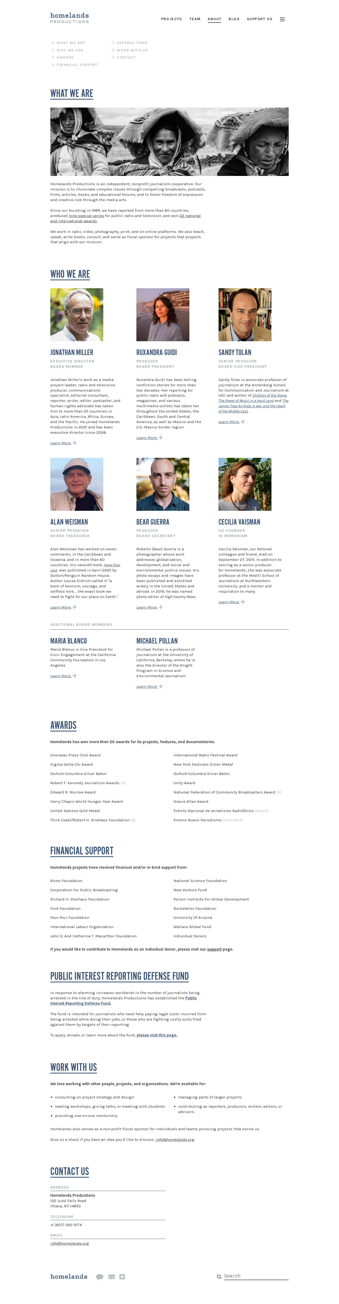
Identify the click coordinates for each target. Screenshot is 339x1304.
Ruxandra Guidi (156, 353)
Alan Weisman (69, 522)
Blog (234, 19)
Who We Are (69, 50)
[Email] (111, 1277)
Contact (125, 57)
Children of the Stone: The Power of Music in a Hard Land (252, 398)
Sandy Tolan (234, 353)
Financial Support (77, 65)
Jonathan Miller (71, 353)
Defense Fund (131, 43)
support (214, 949)
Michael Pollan (157, 641)
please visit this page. (157, 1035)
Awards (64, 57)
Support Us (260, 19)
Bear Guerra (153, 522)
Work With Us (131, 50)
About (214, 19)
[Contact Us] (100, 1277)
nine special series (86, 215)
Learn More (61, 443)
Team (195, 19)
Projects (171, 19)
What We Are (70, 43)
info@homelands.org (175, 1139)
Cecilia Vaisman (239, 522)
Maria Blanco (68, 641)
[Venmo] (122, 1277)
